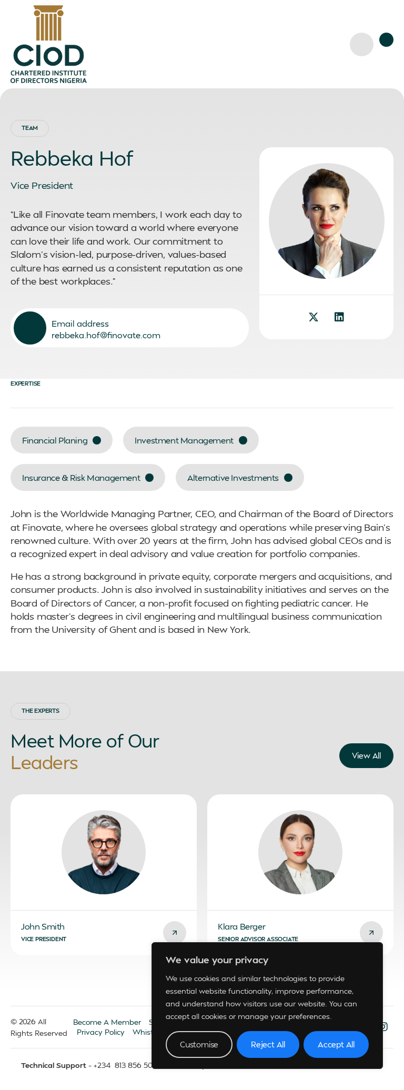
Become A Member (107, 1021)
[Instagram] (382, 1026)
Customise (199, 1044)
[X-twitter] (313, 317)
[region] (267, 1005)
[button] (386, 39)
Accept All (336, 1044)
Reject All (268, 1044)
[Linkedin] (339, 317)
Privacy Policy (101, 1031)
